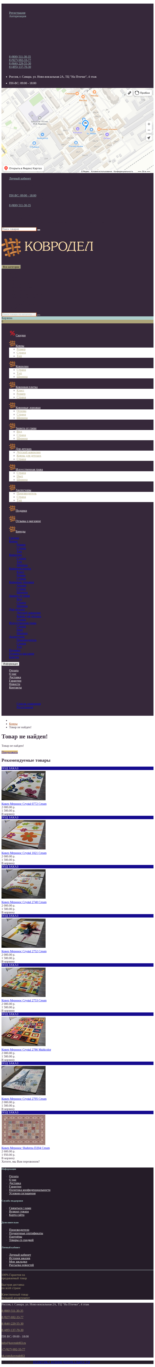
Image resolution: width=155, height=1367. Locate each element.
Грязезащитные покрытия (25, 294)
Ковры (13, 277)
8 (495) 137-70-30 (20, 66)
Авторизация (17, 16)
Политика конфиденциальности (29, 1190)
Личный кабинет (20, 1254)
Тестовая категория (21, 304)
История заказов (19, 1258)
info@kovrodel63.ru (14, 1342)
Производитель (26, 493)
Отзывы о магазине (28, 521)
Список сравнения (29, 185)
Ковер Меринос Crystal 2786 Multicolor (26, 1049)
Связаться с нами (20, 1208)
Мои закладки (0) (28, 181)
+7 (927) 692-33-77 (13, 1349)
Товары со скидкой (21, 1240)
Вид (19, 431)
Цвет (20, 476)
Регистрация (17, 12)
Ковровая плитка (20, 283)
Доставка (15, 677)
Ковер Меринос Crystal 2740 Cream (24, 902)
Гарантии (15, 680)
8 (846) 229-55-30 (20, 63)
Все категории (18, 273)
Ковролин (15, 280)
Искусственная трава (22, 297)
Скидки (14, 307)
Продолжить (10, 752)
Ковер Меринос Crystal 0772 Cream (24, 803)
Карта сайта (16, 1214)
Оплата (14, 670)
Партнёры (15, 1236)
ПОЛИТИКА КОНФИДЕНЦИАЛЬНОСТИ (61, 1362)
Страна (21, 352)
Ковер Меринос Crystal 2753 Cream (24, 1000)
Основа (21, 411)
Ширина (22, 376)
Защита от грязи (26, 428)
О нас (12, 673)
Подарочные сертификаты (26, 1233)
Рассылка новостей (21, 1265)
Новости (14, 684)
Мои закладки (18, 1261)
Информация (10, 663)
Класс (20, 390)
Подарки (21, 510)
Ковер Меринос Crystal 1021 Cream (24, 853)
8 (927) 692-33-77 (20, 60)
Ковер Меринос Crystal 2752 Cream (24, 951)
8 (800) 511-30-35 (20, 56)
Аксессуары (17, 300)
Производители (19, 1229)
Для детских (17, 290)
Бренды (21, 531)
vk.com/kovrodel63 (13, 1355)
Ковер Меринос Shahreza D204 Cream (26, 1148)
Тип (19, 356)
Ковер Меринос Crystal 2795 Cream (24, 1098)
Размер (21, 349)
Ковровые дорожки (21, 287)
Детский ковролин (29, 452)
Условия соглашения (22, 1193)
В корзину (8, 814)
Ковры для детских (29, 455)
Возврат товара (19, 1211)
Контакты (15, 687)
